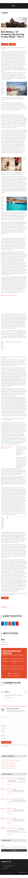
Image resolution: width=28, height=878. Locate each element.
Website (3, 735)
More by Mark (4, 644)
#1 (26, 691)
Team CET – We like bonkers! (14, 675)
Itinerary (14, 808)
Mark (4, 39)
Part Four (5, 597)
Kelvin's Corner (16, 798)
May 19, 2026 (9, 803)
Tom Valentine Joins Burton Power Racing (12, 760)
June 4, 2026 (9, 793)
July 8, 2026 (9, 784)
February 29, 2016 (10, 39)
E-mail (2, 730)
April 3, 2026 (9, 823)
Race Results (21, 827)
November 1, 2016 (14, 671)
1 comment (19, 39)
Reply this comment (9, 697)
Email (2, 845)
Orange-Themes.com (22, 872)
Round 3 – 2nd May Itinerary (18, 809)
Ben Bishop (4, 607)
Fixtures (14, 788)
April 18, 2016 (14, 663)
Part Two (12, 44)
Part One (5, 44)
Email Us (5, 868)
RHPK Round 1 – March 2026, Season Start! (16, 830)
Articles (3, 29)
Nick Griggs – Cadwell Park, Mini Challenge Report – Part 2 (14, 669)
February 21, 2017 (14, 677)
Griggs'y (6, 692)
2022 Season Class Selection (10, 764)
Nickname (3, 725)
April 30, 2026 (9, 813)
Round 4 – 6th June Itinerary (18, 790)
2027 (19, 777)
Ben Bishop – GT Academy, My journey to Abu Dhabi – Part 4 (14, 662)
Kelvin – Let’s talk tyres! (10, 762)
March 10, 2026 (10, 834)
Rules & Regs (22, 798)
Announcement (22, 777)
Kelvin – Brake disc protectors (20, 800)
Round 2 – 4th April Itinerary (18, 819)
